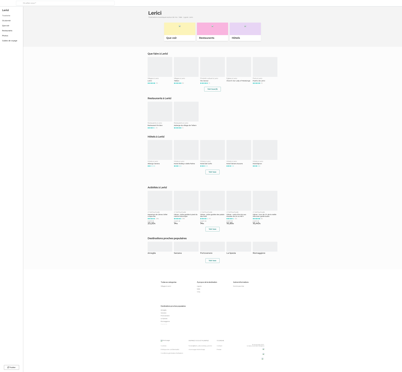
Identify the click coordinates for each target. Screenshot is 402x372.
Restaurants (7, 31)
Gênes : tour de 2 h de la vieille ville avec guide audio (264, 215)
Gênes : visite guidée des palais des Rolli (212, 215)
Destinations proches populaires (167, 238)
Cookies (163, 346)
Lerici (150, 81)
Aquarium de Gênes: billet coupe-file (157, 215)
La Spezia (231, 253)
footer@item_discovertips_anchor (200, 346)
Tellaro (176, 81)
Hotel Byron (257, 164)
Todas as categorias (168, 282)
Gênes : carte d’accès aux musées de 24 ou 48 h (236, 215)
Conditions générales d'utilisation (172, 353)
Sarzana (178, 253)
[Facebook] (252, 341)
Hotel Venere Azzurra (234, 164)
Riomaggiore (259, 253)
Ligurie (199, 286)
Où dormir (6, 21)
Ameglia (152, 253)
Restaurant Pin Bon (155, 125)
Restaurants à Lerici (159, 98)
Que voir (5, 26)
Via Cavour (204, 81)
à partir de (151, 221)
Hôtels (236, 37)
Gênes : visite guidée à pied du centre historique (185, 215)
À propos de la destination (207, 282)
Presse (219, 349)
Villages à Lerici (166, 286)
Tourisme (6, 16)
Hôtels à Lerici (156, 136)
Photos (5, 36)
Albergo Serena (154, 164)
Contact (219, 346)
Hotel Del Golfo (206, 164)
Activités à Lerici (157, 187)
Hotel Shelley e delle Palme (184, 164)
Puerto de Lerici (259, 81)
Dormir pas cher (238, 286)
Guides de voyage (9, 41)
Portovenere (206, 253)
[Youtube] (262, 341)
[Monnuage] (8, 3)
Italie (198, 289)
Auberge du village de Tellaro (185, 125)
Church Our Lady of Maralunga (238, 81)
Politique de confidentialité (170, 349)
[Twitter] (255, 341)
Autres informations (241, 282)
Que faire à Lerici (158, 53)
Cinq (198, 292)
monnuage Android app (197, 349)
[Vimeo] (259, 341)
